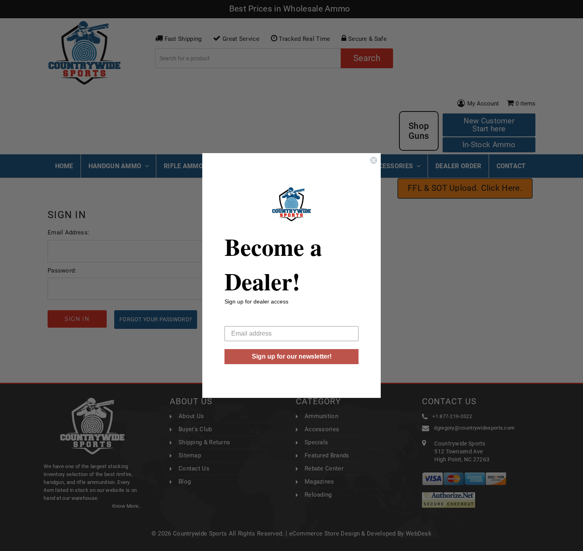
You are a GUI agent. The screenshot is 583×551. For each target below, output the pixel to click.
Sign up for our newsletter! (292, 356)
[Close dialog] (374, 160)
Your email (239, 320)
